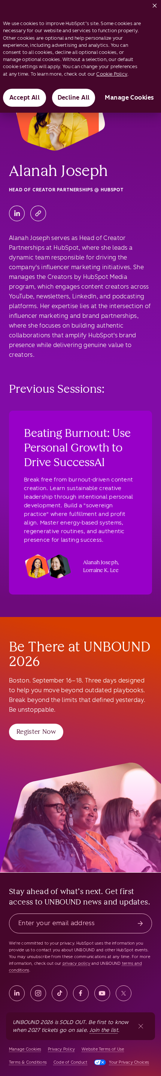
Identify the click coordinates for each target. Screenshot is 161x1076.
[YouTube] (102, 993)
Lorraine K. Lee (101, 570)
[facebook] (81, 993)
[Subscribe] (140, 923)
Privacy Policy (61, 1049)
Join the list (103, 1030)
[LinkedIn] (17, 213)
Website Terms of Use (103, 1049)
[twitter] (123, 993)
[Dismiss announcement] (141, 1026)
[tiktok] (59, 993)
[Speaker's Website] (38, 213)
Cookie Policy (111, 74)
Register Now (36, 731)
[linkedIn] (17, 993)
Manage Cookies (129, 97)
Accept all (24, 97)
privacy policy (76, 963)
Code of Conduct (70, 1062)
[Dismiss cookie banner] (154, 4)
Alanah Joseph (100, 562)
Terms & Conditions (28, 1062)
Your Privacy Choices (129, 1062)
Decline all (74, 97)
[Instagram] (38, 993)
